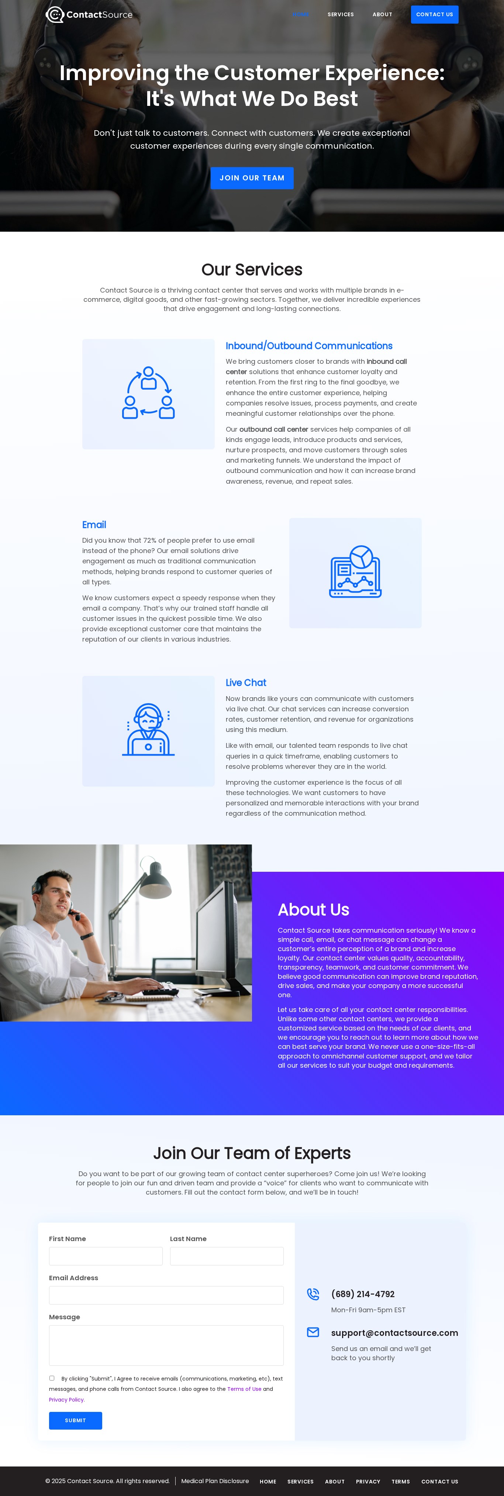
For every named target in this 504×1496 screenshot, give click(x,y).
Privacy (368, 1481)
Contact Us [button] (435, 14)
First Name (67, 1238)
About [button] (383, 14)
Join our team (252, 178)
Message (64, 1316)
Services (300, 1481)
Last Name (188, 1238)
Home (268, 1481)
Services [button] (341, 14)
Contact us (440, 1481)
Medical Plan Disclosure (215, 1481)
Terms (400, 1481)
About (335, 1481)
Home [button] (301, 14)
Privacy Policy (66, 1399)
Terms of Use (244, 1389)
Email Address (73, 1277)
